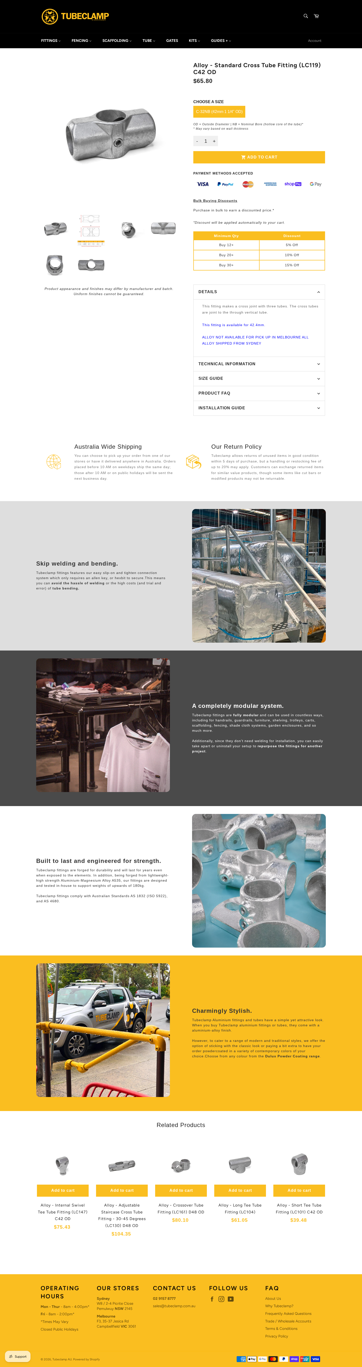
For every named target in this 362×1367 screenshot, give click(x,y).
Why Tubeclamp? (279, 1306)
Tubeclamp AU (62, 1359)
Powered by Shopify (86, 1359)
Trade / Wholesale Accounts (288, 1321)
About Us (273, 1298)
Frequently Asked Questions (288, 1313)
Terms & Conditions (281, 1328)
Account (314, 41)
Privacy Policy (276, 1336)
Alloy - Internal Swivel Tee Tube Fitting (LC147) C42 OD (63, 1212)
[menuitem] (51, 40)
